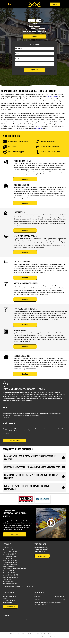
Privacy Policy (10, 633)
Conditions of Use (32, 633)
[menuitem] (5, 619)
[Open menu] (65, 4)
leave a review (37, 398)
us (41, 128)
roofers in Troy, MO (52, 97)
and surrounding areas (10, 583)
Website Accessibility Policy (56, 633)
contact (37, 128)
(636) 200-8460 (39, 552)
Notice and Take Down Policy (43, 633)
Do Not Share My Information (21, 633)
